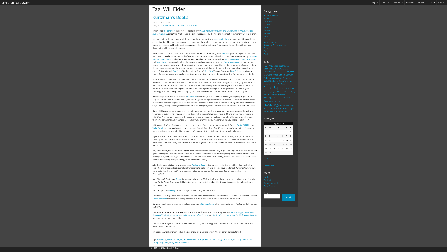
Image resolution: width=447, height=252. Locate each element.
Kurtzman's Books (170, 17)
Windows (280, 111)
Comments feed (271, 183)
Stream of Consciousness (275, 45)
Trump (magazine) (160, 242)
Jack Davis (237, 125)
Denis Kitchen (173, 239)
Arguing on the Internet (279, 66)
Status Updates (270, 42)
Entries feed (269, 180)
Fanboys (274, 84)
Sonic (279, 101)
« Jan (266, 158)
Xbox (285, 112)
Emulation (267, 84)
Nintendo (281, 94)
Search (266, 193)
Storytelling (271, 105)
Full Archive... (269, 165)
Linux (278, 91)
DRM (290, 81)
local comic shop (221, 39)
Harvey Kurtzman (191, 239)
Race (289, 98)
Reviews (268, 101)
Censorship (269, 71)
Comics (267, 24)
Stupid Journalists (283, 105)
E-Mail (266, 27)
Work (266, 54)
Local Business (286, 92)
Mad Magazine (239, 239)
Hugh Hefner (205, 239)
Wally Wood (157, 128)
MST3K (275, 95)
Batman (267, 68)
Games (267, 30)
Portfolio (410, 2)
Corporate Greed (276, 74)
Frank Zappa (273, 87)
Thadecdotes (279, 108)
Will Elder (247, 125)
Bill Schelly (161, 239)
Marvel (270, 94)
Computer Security (279, 72)
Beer (272, 69)
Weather (266, 112)
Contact (441, 2)
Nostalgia (268, 97)
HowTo (286, 88)
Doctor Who (283, 81)
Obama (276, 98)
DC (290, 78)
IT (290, 88)
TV (265, 51)
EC (181, 239)
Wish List (421, 2)
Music (266, 36)
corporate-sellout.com (16, 3)
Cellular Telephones (281, 69)
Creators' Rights (281, 78)
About (384, 2)
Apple (266, 66)
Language (271, 92)
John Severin (226, 239)
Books (266, 18)
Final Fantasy (282, 84)
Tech (266, 48)
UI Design (289, 108)
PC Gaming (283, 98)
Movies (267, 33)
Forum (432, 2)
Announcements (271, 15)
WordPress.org (270, 186)
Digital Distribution (271, 81)
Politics (267, 39)
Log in (266, 177)
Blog (373, 2)
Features (396, 2)
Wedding (272, 112)
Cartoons (268, 21)
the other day (169, 31)
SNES (275, 102)
